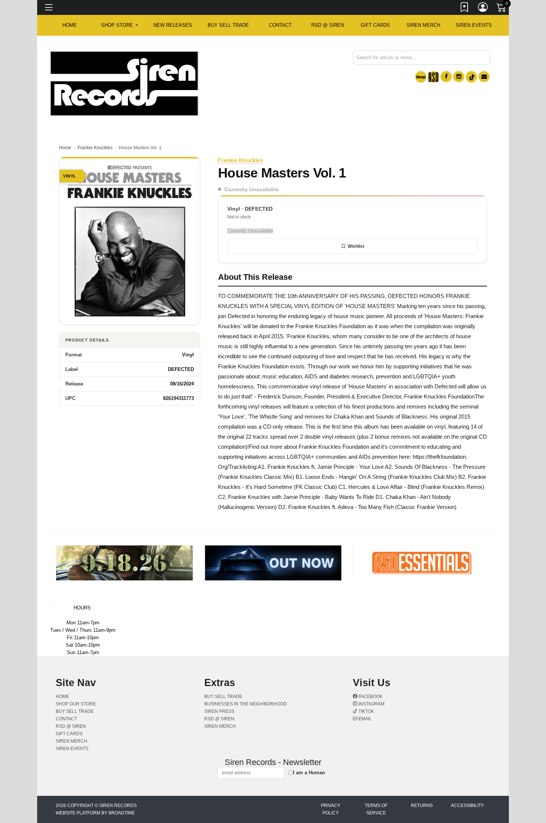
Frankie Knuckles (95, 147)
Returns (422, 805)
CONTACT (280, 25)
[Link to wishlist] (464, 9)
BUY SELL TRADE (228, 25)
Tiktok (365, 711)
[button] (119, 25)
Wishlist (356, 246)
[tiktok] (471, 76)
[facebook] (446, 76)
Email (364, 718)
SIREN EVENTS (474, 25)
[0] (502, 9)
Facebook (370, 696)
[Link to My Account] (483, 9)
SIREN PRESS (219, 711)
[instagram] (458, 76)
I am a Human (309, 772)
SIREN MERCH (423, 25)
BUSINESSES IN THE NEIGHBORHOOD (245, 704)
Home (65, 147)
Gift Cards (375, 25)
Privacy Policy (330, 809)
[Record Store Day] (433, 76)
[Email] (484, 76)
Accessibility (467, 805)
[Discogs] (421, 76)
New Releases (172, 25)
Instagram (370, 704)
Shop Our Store (76, 704)
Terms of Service (376, 809)
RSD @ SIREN (327, 25)
